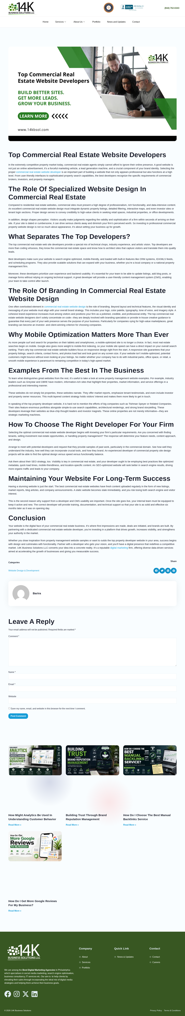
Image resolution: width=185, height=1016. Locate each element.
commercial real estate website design (65, 306)
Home (45, 22)
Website (12, 696)
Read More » (14, 825)
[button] (156, 571)
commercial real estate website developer (38, 172)
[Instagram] (16, 994)
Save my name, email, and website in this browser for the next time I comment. (48, 709)
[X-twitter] (25, 994)
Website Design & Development (23, 570)
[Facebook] (7, 994)
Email (11, 684)
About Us (78, 22)
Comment (13, 636)
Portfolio (96, 22)
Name (12, 672)
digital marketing (119, 547)
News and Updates (116, 22)
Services (59, 22)
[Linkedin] (34, 994)
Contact (136, 22)
